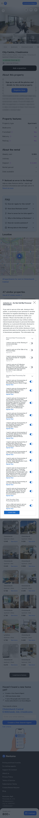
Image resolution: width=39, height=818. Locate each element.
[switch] (31, 343)
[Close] (35, 303)
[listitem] (19, 338)
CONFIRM (12, 512)
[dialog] (19, 409)
